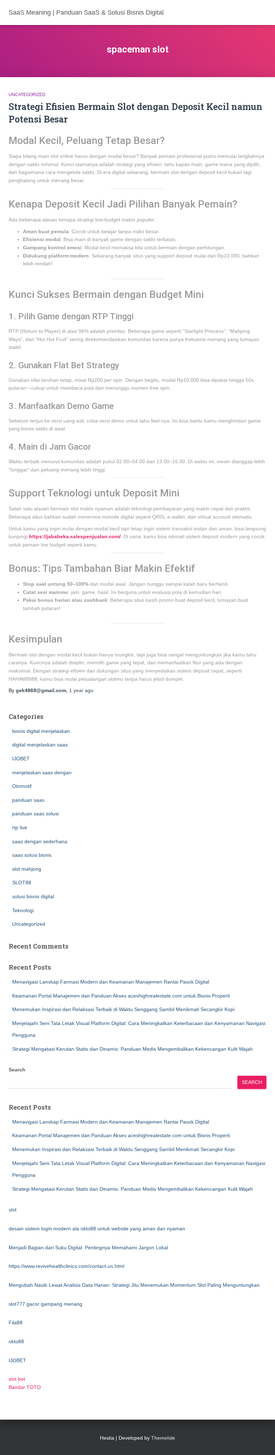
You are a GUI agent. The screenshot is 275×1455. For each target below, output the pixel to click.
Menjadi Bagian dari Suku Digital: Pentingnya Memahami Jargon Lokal (88, 1247)
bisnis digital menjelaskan (41, 731)
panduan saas (28, 800)
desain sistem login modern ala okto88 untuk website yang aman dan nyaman (97, 1228)
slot (12, 1209)
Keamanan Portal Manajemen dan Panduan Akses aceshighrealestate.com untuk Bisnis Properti (121, 996)
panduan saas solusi (35, 813)
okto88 (16, 1341)
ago (81, 690)
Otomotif (22, 786)
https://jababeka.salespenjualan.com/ (75, 536)
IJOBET (21, 758)
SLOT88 (21, 882)
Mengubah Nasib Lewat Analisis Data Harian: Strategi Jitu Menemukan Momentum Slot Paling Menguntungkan (134, 1285)
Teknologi (23, 910)
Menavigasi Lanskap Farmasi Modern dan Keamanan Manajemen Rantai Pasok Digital (110, 982)
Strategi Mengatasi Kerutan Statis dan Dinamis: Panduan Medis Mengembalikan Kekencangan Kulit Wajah (132, 1049)
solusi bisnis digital (33, 896)
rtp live (19, 827)
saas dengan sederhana (39, 841)
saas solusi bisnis (32, 855)
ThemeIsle (163, 1438)
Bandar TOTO (25, 1387)
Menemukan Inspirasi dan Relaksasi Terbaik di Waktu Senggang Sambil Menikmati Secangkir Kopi (123, 1009)
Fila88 (16, 1322)
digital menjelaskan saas (40, 745)
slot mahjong (26, 869)
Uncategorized (27, 94)
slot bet (17, 1379)
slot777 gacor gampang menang (45, 1304)
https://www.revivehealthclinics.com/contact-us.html (66, 1266)
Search (17, 1069)
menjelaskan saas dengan (42, 772)
